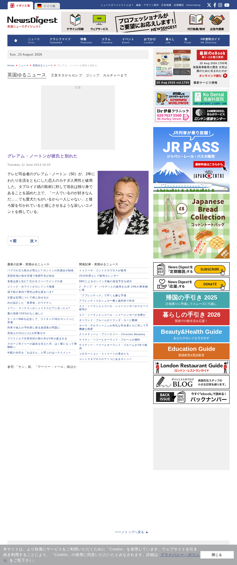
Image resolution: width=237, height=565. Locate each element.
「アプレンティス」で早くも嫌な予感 (102, 295)
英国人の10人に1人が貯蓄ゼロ (26, 333)
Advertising (193, 5)
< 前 (13, 241)
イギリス (20, 4)
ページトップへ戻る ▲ (132, 532)
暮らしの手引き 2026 (191, 317)
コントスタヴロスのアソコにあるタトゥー (105, 359)
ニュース (24, 65)
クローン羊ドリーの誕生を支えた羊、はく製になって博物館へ (42, 345)
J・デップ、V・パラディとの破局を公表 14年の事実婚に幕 (113, 288)
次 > (33, 241)
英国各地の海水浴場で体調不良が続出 (31, 275)
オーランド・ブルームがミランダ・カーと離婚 (108, 320)
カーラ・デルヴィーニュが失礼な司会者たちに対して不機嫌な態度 (114, 327)
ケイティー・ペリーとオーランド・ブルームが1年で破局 (113, 346)
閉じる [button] (217, 555)
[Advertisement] (78, 118)
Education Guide (191, 351)
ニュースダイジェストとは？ (117, 5)
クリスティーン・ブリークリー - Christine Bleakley (112, 334)
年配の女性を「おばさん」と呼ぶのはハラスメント (39, 352)
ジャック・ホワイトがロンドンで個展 (31, 286)
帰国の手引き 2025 (191, 300)
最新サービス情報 (187, 82)
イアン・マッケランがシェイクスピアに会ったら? (38, 308)
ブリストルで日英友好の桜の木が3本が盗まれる (37, 338)
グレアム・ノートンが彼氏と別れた (42, 156)
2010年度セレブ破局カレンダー (99, 275)
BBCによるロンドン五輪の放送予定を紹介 (105, 281)
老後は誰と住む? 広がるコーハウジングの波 (35, 281)
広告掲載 (166, 5)
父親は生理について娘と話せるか (28, 297)
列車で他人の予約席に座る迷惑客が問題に (33, 327)
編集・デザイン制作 (147, 5)
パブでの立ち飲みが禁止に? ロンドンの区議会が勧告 (40, 270)
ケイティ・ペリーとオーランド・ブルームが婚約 (109, 339)
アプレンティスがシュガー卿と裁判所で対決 (107, 300)
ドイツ (47, 4)
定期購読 (179, 5)
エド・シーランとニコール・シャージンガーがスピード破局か (114, 308)
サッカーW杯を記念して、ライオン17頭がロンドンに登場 (40, 321)
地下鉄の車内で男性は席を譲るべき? (30, 291)
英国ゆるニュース (43, 65)
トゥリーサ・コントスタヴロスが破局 (102, 270)
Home (11, 65)
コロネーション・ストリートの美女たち (104, 353)
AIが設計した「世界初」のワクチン (29, 302)
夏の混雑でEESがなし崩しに (25, 313)
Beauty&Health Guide (191, 334)
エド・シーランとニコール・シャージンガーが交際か (112, 314)
